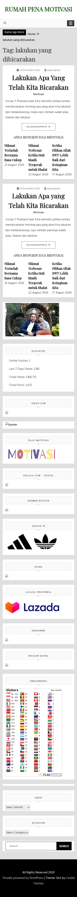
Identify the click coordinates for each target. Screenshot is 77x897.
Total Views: (17, 377)
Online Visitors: (19, 360)
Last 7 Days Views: (21, 369)
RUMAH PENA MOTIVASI (38, 9)
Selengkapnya (37, 127)
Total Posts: (17, 385)
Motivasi (38, 94)
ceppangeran (53, 70)
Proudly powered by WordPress (23, 878)
